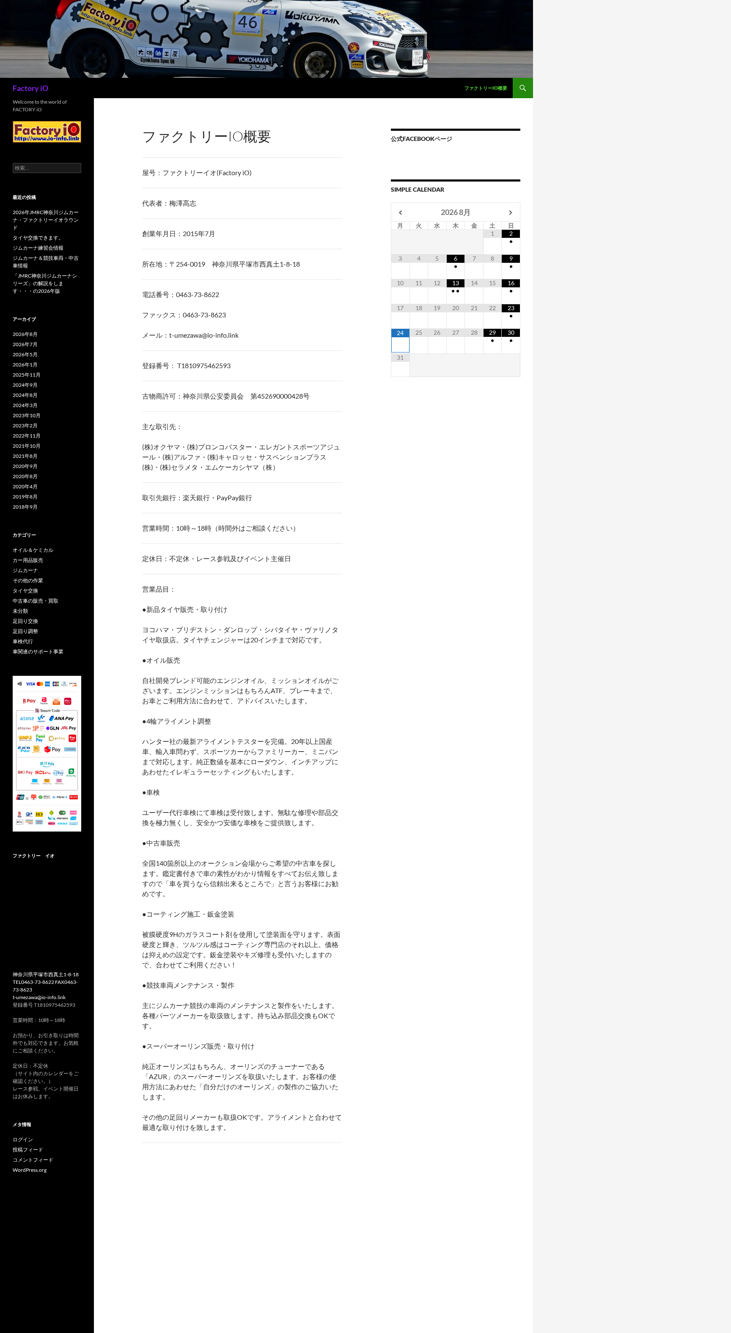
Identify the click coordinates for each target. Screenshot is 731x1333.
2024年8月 (25, 395)
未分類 (20, 611)
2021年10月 (27, 446)
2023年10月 (27, 415)
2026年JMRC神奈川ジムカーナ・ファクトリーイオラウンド (46, 220)
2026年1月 (25, 364)
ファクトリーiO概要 (485, 88)
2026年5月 (25, 354)
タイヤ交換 (25, 590)
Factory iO (30, 88)
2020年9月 (25, 466)
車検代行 (23, 641)
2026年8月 (25, 334)
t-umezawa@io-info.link (39, 997)
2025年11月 (27, 375)
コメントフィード (33, 1160)
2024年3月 (25, 405)
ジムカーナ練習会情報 (38, 248)
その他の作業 (28, 580)
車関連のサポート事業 (38, 651)
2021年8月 (25, 456)
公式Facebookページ (421, 138)
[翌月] (511, 212)
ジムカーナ (25, 570)
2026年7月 (25, 344)
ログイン (23, 1139)
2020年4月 (25, 486)
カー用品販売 (28, 560)
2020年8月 (25, 476)
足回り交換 (25, 621)
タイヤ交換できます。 (38, 237)
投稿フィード (28, 1149)
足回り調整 (25, 631)
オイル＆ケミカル (33, 550)
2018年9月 (25, 507)
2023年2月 (25, 425)
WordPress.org (30, 1170)
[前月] (400, 212)
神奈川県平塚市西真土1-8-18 (46, 974)
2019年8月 (25, 496)
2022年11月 (27, 435)
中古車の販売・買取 (35, 601)
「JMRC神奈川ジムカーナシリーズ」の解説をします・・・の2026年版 (45, 283)
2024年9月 (25, 385)
